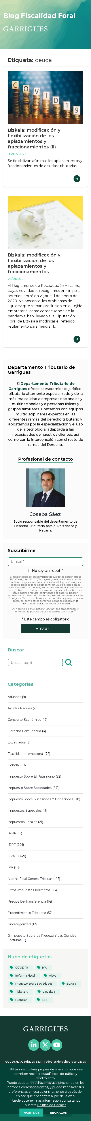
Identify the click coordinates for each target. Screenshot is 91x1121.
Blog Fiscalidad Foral (39, 16)
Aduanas (14, 697)
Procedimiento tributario (27, 913)
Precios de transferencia (27, 901)
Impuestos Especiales (25, 811)
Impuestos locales (22, 822)
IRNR (12, 833)
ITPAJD (13, 856)
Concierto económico (24, 720)
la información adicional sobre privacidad (50, 602)
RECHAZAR (58, 1112)
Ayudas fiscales (20, 708)
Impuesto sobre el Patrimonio (31, 776)
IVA (10, 867)
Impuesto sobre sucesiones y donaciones (40, 799)
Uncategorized (19, 924)
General (13, 765)
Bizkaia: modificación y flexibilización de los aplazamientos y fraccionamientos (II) (34, 138)
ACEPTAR (31, 1112)
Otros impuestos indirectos (29, 890)
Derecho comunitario (24, 731)
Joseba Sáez (45, 514)
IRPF (12, 845)
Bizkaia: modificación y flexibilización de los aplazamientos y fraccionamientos (34, 263)
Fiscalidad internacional (26, 754)
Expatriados (17, 742)
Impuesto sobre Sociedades (29, 788)
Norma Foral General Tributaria (31, 879)
